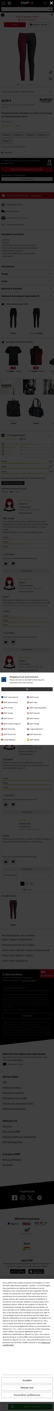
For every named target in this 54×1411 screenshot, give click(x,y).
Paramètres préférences (27, 1395)
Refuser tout (27, 1387)
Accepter (27, 1380)
